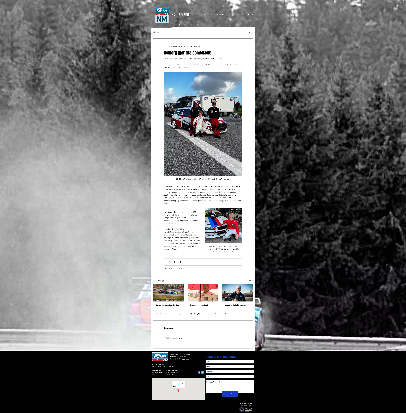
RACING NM (180, 15)
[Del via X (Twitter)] (170, 262)
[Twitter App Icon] (202, 372)
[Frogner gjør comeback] (203, 292)
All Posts (156, 32)
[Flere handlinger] (241, 46)
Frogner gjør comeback (199, 305)
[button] (250, 32)
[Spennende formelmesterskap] (168, 292)
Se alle (250, 280)
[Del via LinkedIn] (175, 262)
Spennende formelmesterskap (167, 305)
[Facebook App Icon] (199, 372)
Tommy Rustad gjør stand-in (235, 305)
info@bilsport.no (182, 359)
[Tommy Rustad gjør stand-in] (237, 292)
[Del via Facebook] (165, 262)
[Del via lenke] (180, 262)
